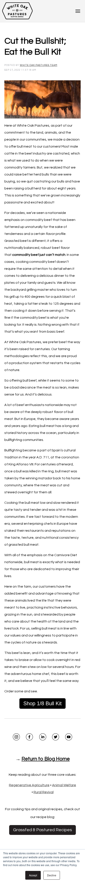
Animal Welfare (64, 785)
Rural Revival (44, 792)
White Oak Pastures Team (38, 65)
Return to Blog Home (46, 759)
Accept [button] (33, 875)
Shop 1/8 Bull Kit (42, 703)
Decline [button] (51, 875)
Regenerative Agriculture (29, 785)
